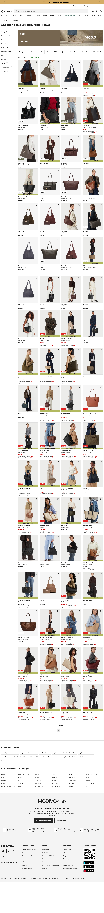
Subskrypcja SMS (72, 865)
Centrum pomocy (31, 868)
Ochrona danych (79, 878)
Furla (87, 777)
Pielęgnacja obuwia (72, 856)
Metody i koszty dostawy (31, 849)
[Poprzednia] (4, 2)
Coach (20, 780)
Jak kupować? (72, 849)
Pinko (3, 783)
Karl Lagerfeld (56, 783)
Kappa (20, 777)
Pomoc (101, 6)
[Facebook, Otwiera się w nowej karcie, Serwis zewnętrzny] (14, 851)
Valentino (38, 780)
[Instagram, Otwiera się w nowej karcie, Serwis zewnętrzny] (3, 851)
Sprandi (20, 783)
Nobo (20, 786)
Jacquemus (55, 774)
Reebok (71, 783)
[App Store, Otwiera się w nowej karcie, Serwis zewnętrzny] (88, 866)
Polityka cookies (70, 878)
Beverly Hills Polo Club (8, 786)
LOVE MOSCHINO (91, 774)
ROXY (37, 777)
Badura (3, 777)
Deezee (3, 780)
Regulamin (16, 878)
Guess (71, 786)
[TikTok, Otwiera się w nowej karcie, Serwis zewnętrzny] (3, 856)
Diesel (88, 780)
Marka (41, 52)
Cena (32, 52)
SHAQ (88, 786)
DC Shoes (72, 777)
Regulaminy (52, 868)
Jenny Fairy (72, 780)
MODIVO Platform (52, 852)
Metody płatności (31, 859)
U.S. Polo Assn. (39, 786)
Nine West (55, 777)
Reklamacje (31, 862)
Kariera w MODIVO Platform (52, 856)
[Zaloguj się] (93, 11)
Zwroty (31, 852)
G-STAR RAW (56, 786)
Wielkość (68, 52)
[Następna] (99, 2)
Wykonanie (58, 52)
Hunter (37, 774)
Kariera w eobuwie (52, 859)
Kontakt (31, 865)
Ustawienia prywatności (26, 878)
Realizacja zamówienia (31, 856)
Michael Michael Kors (24, 774)
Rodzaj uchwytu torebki (81, 52)
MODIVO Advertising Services (52, 865)
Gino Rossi (4, 774)
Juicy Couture (90, 783)
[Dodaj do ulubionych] (36, 62)
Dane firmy (52, 849)
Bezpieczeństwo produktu (72, 868)
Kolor (48, 52)
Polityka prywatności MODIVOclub (55, 878)
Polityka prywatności (39, 878)
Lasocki (71, 774)
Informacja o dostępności (72, 862)
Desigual (38, 783)
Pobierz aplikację (83, 6)
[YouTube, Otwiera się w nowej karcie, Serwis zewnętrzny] (8, 851)
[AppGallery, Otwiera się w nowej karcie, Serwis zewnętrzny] (88, 870)
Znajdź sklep (93, 6)
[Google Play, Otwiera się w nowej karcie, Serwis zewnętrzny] (88, 863)
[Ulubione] (97, 11)
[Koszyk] (101, 11)
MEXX (54, 780)
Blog (75, 6)
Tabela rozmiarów (72, 852)
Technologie (72, 859)
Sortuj (21, 52)
